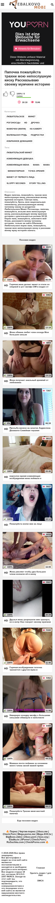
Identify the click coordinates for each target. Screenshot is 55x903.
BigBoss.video (14, 837)
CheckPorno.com (35, 842)
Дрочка (35, 122)
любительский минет (19, 152)
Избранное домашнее (19, 141)
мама (46, 165)
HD (25, 122)
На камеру (36, 129)
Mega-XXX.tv (44, 834)
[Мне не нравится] (12, 95)
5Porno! (25, 839)
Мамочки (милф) (16, 129)
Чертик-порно (27, 831)
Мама (36, 165)
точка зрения (36, 171)
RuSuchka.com (15, 842)
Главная (40, 868)
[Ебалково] (27, 4)
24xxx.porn (30, 837)
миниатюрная (16, 171)
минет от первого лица (20, 177)
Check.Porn (9, 834)
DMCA (40, 880)
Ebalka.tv (14, 839)
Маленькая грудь (17, 135)
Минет (31, 116)
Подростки (37, 135)
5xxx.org (43, 837)
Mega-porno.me (26, 834)
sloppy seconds (16, 183)
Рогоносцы (13, 122)
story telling (37, 183)
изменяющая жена (18, 165)
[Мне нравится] (5, 95)
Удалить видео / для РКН (40, 874)
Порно (13, 831)
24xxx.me (42, 831)
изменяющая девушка (20, 158)
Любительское (15, 116)
